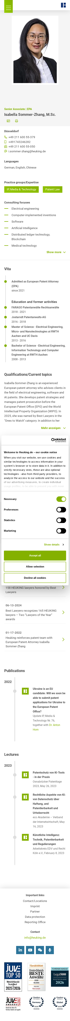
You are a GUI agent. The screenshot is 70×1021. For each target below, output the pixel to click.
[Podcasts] (50, 950)
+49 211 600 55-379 (21, 137)
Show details (51, 544)
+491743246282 (19, 142)
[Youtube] (30, 950)
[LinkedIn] (20, 950)
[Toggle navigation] (8, 6)
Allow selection (35, 566)
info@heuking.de (35, 937)
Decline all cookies (35, 577)
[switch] (61, 509)
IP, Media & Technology (21, 189)
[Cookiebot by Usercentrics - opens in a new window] (51, 440)
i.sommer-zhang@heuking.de (27, 151)
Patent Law (52, 189)
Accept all (35, 555)
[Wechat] (40, 950)
